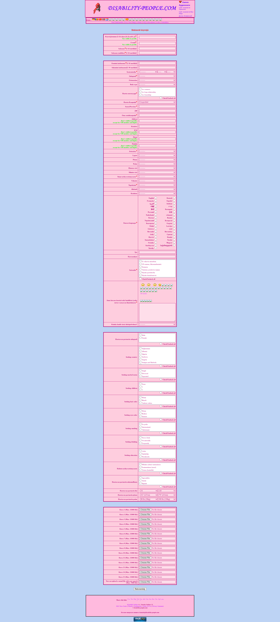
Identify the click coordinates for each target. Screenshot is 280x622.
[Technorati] (156, 600)
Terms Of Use (147, 606)
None (144, 384)
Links (158, 22)
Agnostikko (146, 478)
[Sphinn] (159, 600)
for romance (146, 89)
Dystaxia (145, 267)
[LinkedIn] (147, 600)
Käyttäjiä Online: (133, 604)
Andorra (145, 357)
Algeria (144, 354)
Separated (145, 376)
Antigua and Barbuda (149, 362)
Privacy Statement (158, 606)
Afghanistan (146, 348)
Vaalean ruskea (147, 403)
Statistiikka (165, 22)
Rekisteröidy (119, 22)
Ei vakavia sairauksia (149, 261)
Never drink (146, 438)
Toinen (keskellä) (148, 470)
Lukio (144, 451)
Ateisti (144, 481)
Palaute (130, 606)
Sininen (144, 416)
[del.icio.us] (144, 600)
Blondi (144, 400)
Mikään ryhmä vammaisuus (151, 464)
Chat (129, 22)
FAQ (144, 22)
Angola (144, 360)
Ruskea (144, 414)
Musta (144, 397)
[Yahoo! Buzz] (138, 600)
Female (144, 338)
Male (143, 335)
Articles (139, 22)
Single (144, 371)
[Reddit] (153, 600)
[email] (162, 600)
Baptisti (144, 483)
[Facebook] (129, 600)
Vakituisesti (145, 430)
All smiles (143, 293)
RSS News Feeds (121, 606)
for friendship (146, 95)
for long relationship (149, 92)
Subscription (151, 22)
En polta (145, 424)
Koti (113, 22)
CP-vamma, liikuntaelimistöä (151, 264)
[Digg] (135, 600)
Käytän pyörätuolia (148, 272)
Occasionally (146, 440)
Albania (144, 351)
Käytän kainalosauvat (149, 275)
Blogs (134, 22)
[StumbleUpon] (150, 600)
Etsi (126, 22)
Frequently (145, 443)
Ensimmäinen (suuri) (149, 467)
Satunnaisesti (146, 427)
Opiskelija (145, 454)
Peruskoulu (145, 457)
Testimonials (138, 606)
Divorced (145, 373)
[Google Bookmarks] (141, 600)
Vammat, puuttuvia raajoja (151, 270)
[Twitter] (132, 600)
